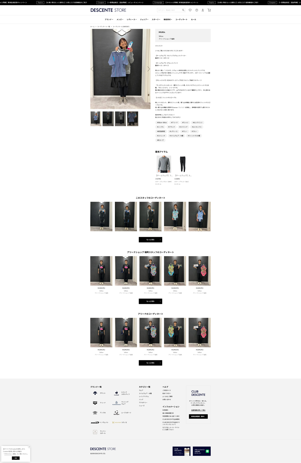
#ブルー (194, 131)
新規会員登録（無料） (198, 416)
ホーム (92, 26)
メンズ (119, 19)
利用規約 (165, 410)
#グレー (184, 131)
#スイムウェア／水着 (176, 136)
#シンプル (160, 127)
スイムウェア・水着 (145, 393)
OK (16, 458)
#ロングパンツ (197, 122)
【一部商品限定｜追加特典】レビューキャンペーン (113, 3)
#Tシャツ (185, 122)
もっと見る (150, 240)
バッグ (141, 399)
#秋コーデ (160, 140)
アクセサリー (143, 402)
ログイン (201, 10)
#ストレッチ (161, 136)
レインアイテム (144, 396)
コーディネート (182, 19)
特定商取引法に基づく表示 (170, 416)
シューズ (142, 406)
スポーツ (155, 19)
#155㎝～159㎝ (161, 122)
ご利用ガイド (166, 390)
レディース (131, 19)
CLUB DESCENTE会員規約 (171, 419)
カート (207, 10)
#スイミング (183, 127)
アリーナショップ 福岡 (166, 39)
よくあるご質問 (167, 396)
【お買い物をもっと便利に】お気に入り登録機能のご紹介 (55, 3)
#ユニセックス (196, 127)
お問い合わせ (166, 399)
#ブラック (171, 127)
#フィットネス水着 (194, 136)
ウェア (141, 390)
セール (193, 19)
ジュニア (143, 19)
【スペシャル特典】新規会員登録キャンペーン (169, 3)
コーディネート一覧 (103, 26)
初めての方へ (166, 393)
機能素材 (167, 19)
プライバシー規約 (10, 454)
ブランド (108, 19)
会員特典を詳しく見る (198, 410)
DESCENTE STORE (108, 10)
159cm (161, 36)
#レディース (173, 131)
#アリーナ (174, 122)
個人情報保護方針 (168, 413)
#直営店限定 (161, 131)
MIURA (162, 32)
